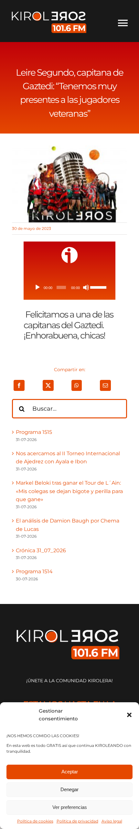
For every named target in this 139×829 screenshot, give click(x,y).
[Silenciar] (86, 287)
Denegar (69, 789)
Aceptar (69, 771)
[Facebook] (19, 385)
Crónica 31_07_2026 (41, 550)
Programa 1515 (34, 432)
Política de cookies (35, 821)
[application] (69, 287)
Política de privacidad (77, 821)
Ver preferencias (69, 807)
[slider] (98, 287)
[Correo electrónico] (105, 385)
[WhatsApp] (76, 385)
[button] (129, 715)
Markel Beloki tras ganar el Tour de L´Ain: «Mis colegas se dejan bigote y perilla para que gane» (69, 491)
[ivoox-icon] (69, 249)
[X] (48, 385)
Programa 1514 (34, 571)
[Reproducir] (37, 287)
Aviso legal (112, 821)
